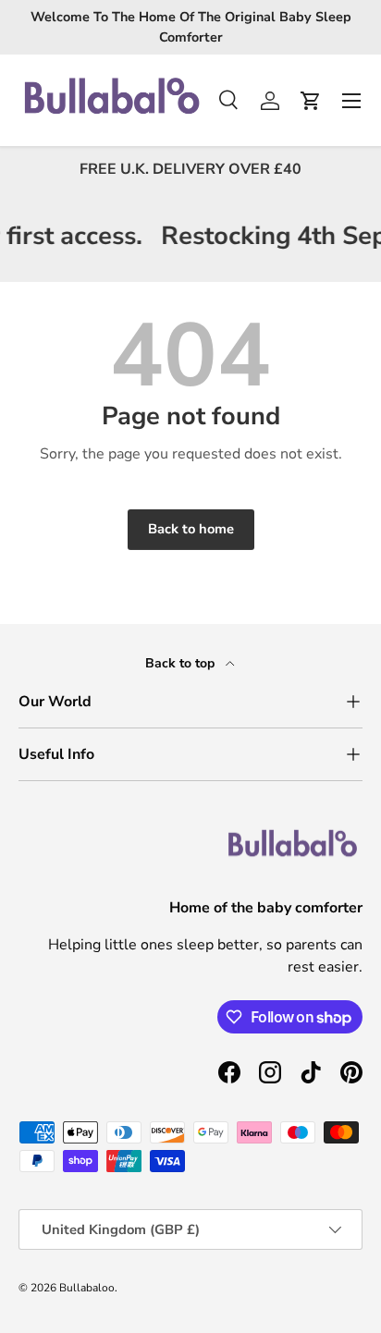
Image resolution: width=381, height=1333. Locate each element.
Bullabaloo (87, 1287)
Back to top (181, 663)
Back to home (191, 529)
